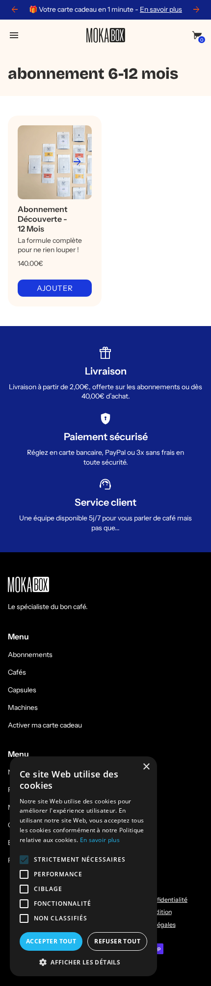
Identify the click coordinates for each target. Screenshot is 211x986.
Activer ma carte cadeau (45, 725)
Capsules (22, 689)
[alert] (83, 866)
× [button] (146, 767)
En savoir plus (161, 9)
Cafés (17, 672)
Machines (23, 707)
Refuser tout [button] (117, 941)
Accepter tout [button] (51, 941)
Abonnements (30, 654)
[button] (83, 961)
